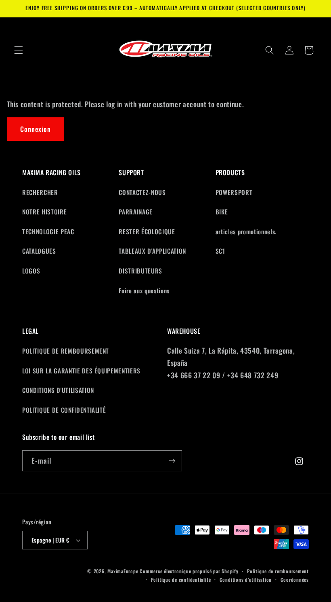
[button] (18, 50)
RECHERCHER (40, 192)
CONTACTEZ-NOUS (142, 192)
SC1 (220, 250)
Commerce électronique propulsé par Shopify (189, 571)
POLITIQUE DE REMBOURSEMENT (65, 350)
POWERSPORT (234, 192)
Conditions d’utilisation (246, 579)
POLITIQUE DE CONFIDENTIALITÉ (64, 409)
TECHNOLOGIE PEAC (48, 231)
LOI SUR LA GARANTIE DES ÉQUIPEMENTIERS (81, 370)
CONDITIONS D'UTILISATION (58, 390)
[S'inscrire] (172, 460)
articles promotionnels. (246, 231)
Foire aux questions (144, 290)
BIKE (222, 211)
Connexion (35, 129)
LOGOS (31, 270)
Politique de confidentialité (181, 579)
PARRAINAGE (136, 211)
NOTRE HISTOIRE (44, 211)
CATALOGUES (39, 250)
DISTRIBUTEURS (140, 270)
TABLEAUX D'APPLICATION (152, 250)
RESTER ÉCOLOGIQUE (147, 231)
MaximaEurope (122, 571)
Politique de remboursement (278, 571)
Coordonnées (295, 579)
